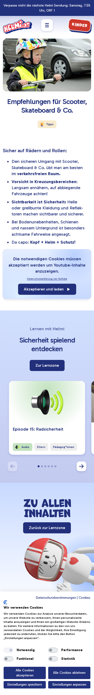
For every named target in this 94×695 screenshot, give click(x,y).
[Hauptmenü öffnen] (47, 25)
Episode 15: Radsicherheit (38, 429)
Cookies (84, 598)
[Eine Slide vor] (81, 466)
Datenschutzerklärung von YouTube (47, 278)
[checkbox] (8, 650)
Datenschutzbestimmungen (56, 598)
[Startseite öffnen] (17, 26)
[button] (39, 466)
